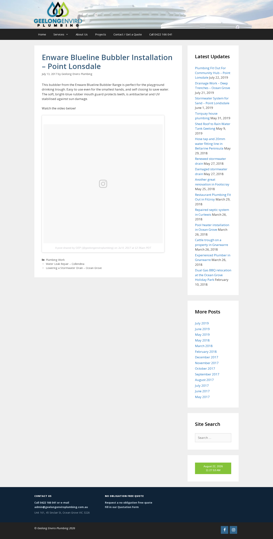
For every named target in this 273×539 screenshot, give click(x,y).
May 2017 (202, 397)
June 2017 (202, 391)
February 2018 (206, 351)
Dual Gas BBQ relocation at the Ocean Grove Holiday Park (213, 275)
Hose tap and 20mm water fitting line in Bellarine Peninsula (210, 143)
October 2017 (205, 368)
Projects (100, 34)
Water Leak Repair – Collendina (65, 264)
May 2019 (202, 334)
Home (42, 34)
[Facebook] (224, 530)
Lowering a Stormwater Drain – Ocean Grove (74, 268)
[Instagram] (233, 530)
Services (58, 34)
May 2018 (202, 340)
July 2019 (202, 323)
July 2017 (202, 385)
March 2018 (204, 346)
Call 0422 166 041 (161, 34)
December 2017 (206, 357)
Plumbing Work (55, 260)
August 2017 (204, 380)
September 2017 (207, 374)
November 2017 (207, 363)
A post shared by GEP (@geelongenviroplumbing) (84, 247)
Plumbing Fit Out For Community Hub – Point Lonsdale (212, 73)
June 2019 (202, 329)
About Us (82, 34)
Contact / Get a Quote (127, 34)
